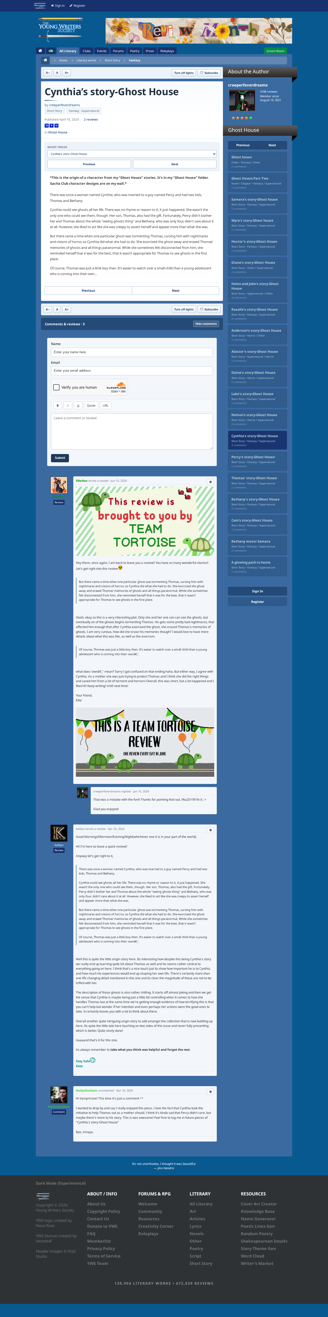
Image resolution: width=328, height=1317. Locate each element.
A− (47, 72)
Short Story (112, 60)
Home (63, 60)
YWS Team (97, 1263)
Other (196, 1241)
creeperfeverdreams (64, 105)
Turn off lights (183, 72)
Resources (148, 1219)
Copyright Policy (103, 1211)
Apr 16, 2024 (124, 1090)
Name (56, 344)
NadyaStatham (59, 1106)
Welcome (147, 1204)
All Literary (201, 1204)
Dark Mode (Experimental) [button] (61, 1183)
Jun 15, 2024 (119, 481)
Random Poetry (257, 1233)
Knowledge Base (258, 1211)
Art (193, 1211)
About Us (96, 1204)
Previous (89, 164)
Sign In (257, 591)
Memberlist (99, 1241)
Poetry (196, 1248)
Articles (197, 1219)
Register (257, 601)
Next (174, 164)
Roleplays (148, 1233)
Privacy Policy (101, 1248)
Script (195, 1256)
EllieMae (59, 497)
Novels (197, 1233)
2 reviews (91, 119)
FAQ (91, 1233)
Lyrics (195, 1226)
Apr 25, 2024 (116, 829)
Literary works (86, 60)
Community (150, 1211)
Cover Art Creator (259, 1204)
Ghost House (57, 132)
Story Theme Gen (258, 1248)
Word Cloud (252, 1256)
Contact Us (98, 1219)
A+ (66, 72)
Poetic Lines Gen (258, 1226)
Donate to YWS (102, 1226)
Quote (91, 405)
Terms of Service (104, 1256)
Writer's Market (257, 1263)
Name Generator (258, 1219)
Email (55, 362)
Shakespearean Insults (264, 1241)
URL (105, 405)
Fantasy (134, 60)
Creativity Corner (155, 1226)
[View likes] (210, 482)
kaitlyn (59, 845)
